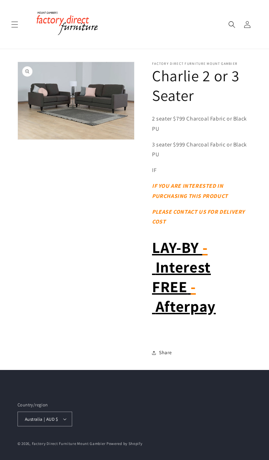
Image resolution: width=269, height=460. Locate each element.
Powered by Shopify (124, 443)
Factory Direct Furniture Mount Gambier (69, 443)
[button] (14, 24)
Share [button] (165, 352)
